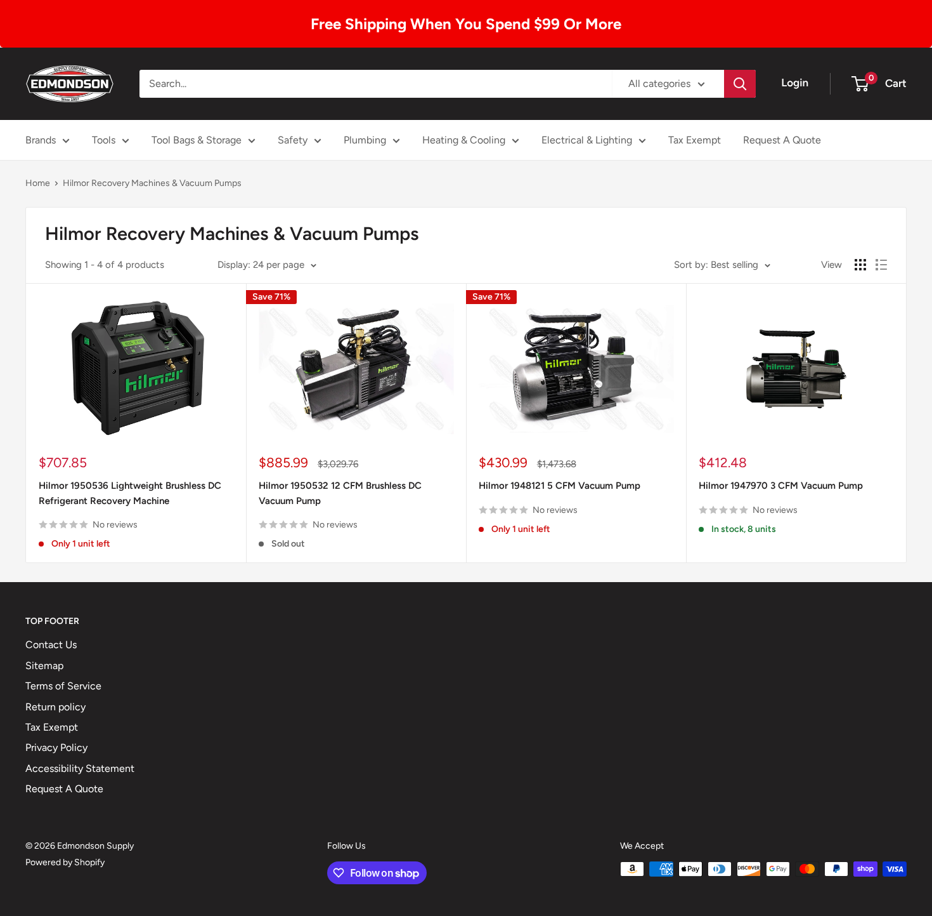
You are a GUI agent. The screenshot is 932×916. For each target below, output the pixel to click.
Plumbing (365, 140)
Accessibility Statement (79, 768)
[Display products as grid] (860, 264)
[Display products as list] (881, 264)
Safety (292, 140)
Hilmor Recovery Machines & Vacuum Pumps (152, 183)
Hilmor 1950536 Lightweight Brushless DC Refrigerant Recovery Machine (130, 493)
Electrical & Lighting (586, 140)
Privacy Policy (56, 747)
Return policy (55, 707)
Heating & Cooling (463, 140)
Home (37, 183)
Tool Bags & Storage (197, 140)
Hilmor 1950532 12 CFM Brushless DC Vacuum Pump (340, 493)
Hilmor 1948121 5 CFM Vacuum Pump (559, 485)
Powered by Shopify (65, 862)
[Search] (740, 84)
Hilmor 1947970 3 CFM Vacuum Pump (781, 485)
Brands (40, 140)
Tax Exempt (694, 140)
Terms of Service (63, 686)
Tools (103, 140)
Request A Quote (782, 140)
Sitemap (44, 666)
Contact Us (51, 645)
